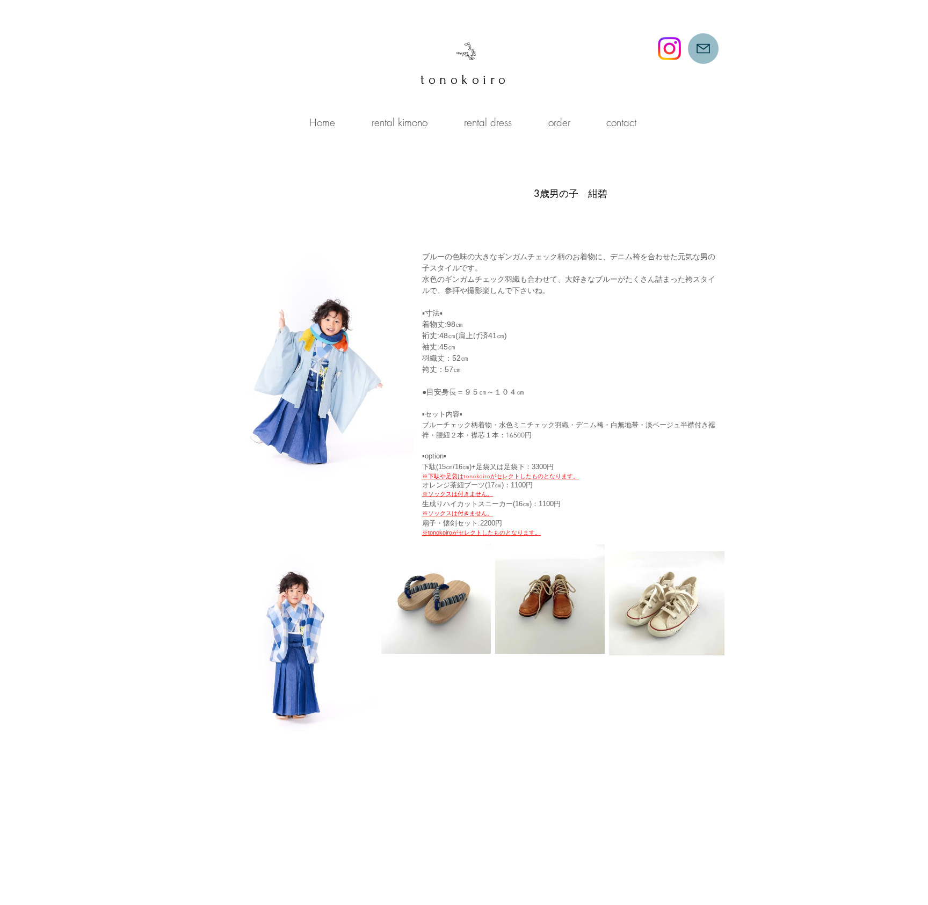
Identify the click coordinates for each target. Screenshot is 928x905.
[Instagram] (669, 48)
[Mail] (703, 48)
